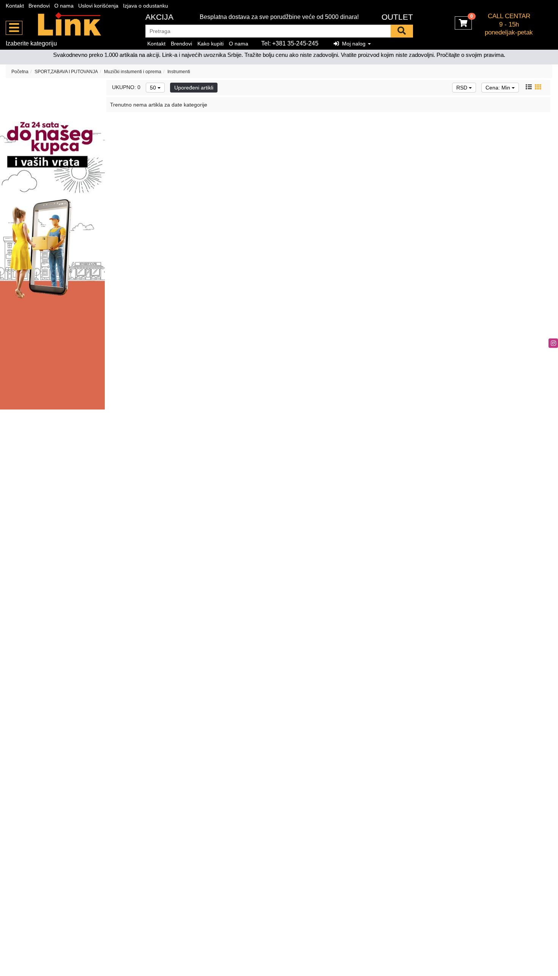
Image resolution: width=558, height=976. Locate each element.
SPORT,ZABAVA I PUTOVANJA (66, 71)
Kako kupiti (210, 44)
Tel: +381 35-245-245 (289, 43)
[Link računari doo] (70, 24)
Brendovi (39, 6)
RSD (462, 88)
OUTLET (397, 17)
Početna (19, 71)
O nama (64, 6)
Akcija (159, 17)
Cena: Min (498, 88)
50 (154, 88)
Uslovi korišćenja (98, 6)
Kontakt (15, 6)
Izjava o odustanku (145, 6)
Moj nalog (353, 44)
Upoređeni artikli (193, 88)
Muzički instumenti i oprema (132, 71)
